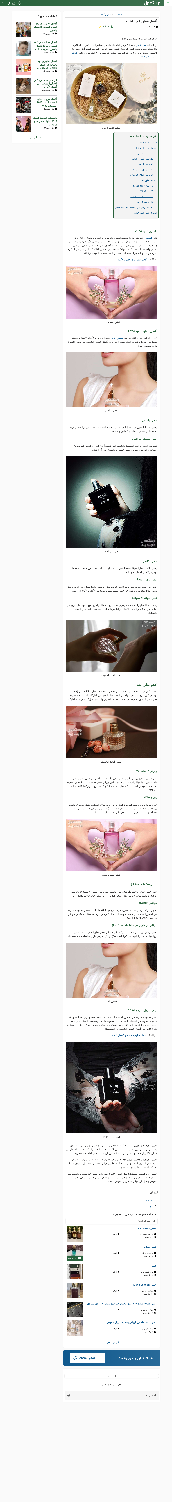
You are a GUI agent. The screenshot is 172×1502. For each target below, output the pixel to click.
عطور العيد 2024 (147, 142)
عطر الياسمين (143, 153)
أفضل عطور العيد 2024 (144, 148)
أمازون (149, 1199)
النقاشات (118, 14)
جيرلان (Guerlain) (141, 185)
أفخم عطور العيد (147, 180)
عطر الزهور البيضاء (141, 169)
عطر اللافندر (144, 164)
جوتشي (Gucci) (143, 201)
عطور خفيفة (117, 338)
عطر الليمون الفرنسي (140, 158)
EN (2, 3)
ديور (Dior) (145, 191)
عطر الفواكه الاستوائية (140, 174)
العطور (148, 237)
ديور (151, 1206)
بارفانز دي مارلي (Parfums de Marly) (132, 207)
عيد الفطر (141, 45)
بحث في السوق (144, 1221)
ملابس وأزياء (106, 14)
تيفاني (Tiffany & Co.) (140, 196)
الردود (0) (112, 1376)
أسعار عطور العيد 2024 (144, 212)
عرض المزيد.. (111, 1342)
